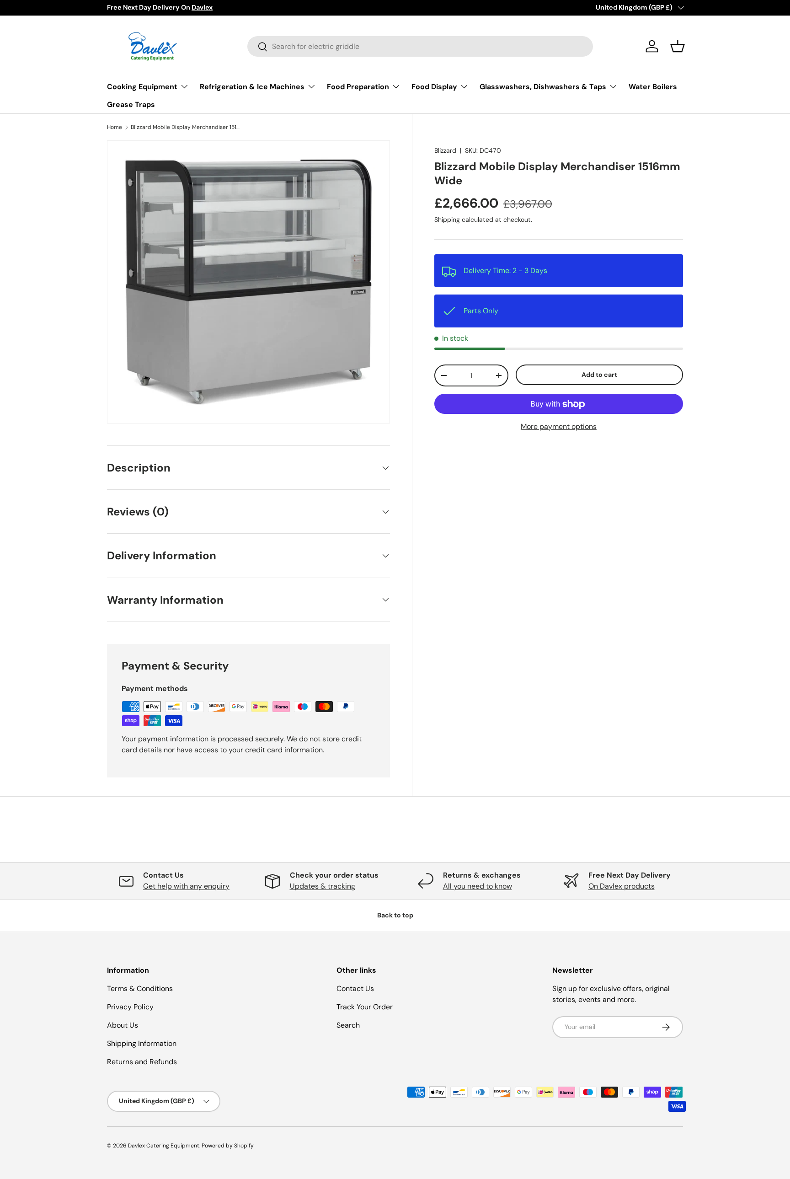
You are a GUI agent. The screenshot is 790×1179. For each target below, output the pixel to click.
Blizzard (445, 150)
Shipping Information (141, 1043)
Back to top (395, 915)
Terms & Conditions (140, 988)
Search (348, 1025)
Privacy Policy (130, 1007)
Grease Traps (131, 104)
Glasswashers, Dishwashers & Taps (543, 86)
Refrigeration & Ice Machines (252, 86)
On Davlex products (621, 886)
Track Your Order (364, 1007)
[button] (677, 46)
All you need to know (477, 886)
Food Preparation (358, 86)
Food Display (434, 86)
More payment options (559, 427)
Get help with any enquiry (186, 886)
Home (114, 127)
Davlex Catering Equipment (163, 1145)
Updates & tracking (322, 886)
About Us (122, 1025)
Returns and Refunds (142, 1061)
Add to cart (599, 374)
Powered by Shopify (228, 1145)
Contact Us (355, 988)
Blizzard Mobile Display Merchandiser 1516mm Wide (185, 127)
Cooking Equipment (142, 86)
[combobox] (420, 46)
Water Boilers (653, 86)
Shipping (447, 219)
